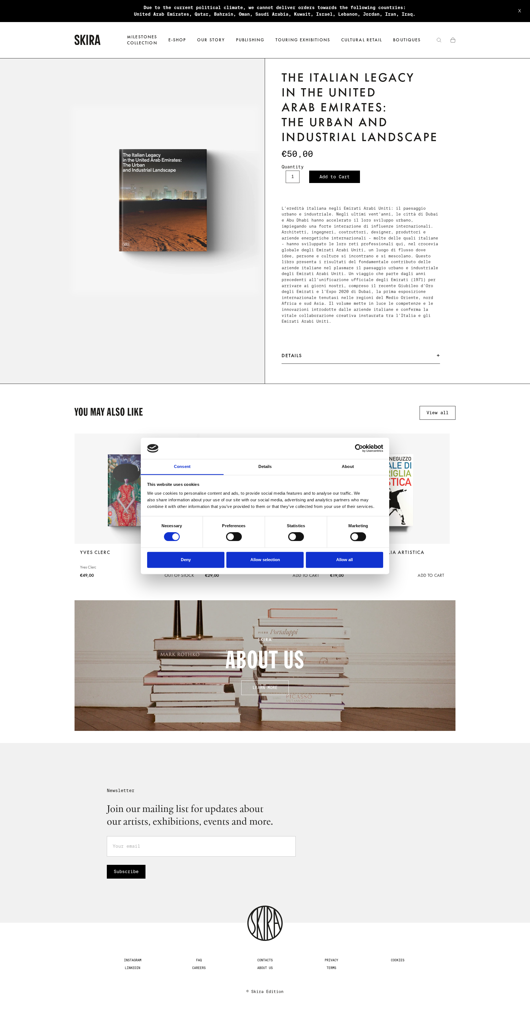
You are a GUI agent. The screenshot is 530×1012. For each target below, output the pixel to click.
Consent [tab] (182, 466)
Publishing (250, 40)
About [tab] (348, 466)
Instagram (132, 960)
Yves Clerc (95, 552)
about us (265, 968)
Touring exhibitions (302, 40)
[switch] (234, 536)
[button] (177, 40)
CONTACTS (265, 960)
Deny (186, 559)
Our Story (211, 40)
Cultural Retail (361, 40)
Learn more (265, 687)
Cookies (397, 960)
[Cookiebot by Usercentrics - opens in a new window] (359, 448)
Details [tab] (265, 466)
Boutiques (407, 40)
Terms (331, 968)
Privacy (331, 960)
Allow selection (265, 559)
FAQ (199, 960)
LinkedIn (132, 968)
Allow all (344, 559)
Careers (199, 968)
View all (437, 413)
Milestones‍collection (142, 40)
